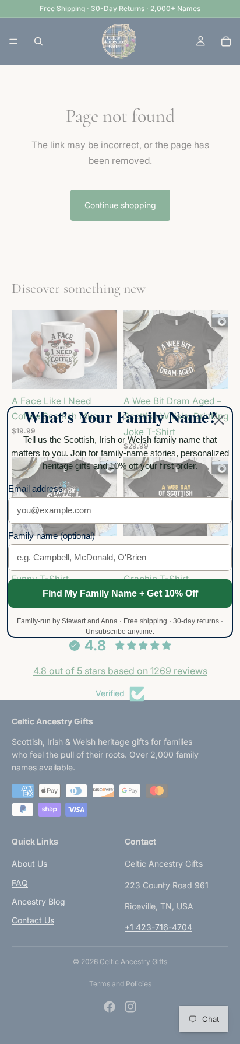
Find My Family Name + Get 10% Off (120, 593)
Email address (35, 488)
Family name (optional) (51, 536)
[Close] (219, 420)
